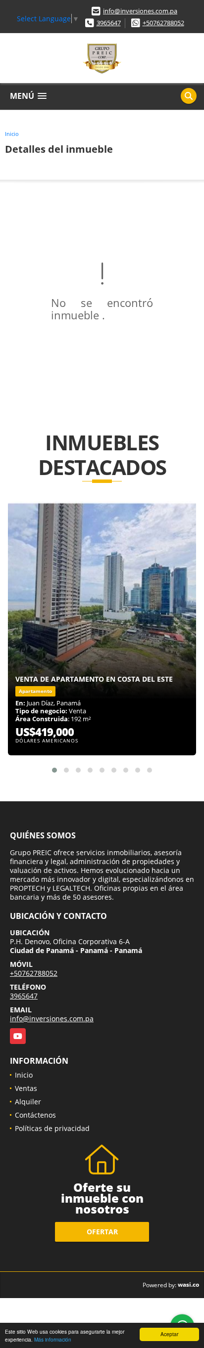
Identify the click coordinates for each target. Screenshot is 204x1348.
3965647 (109, 22)
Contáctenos (35, 1115)
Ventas (26, 1088)
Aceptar (169, 1334)
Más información (52, 1339)
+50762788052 (163, 22)
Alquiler (28, 1101)
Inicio (12, 133)
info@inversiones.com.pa (140, 10)
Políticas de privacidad (52, 1128)
